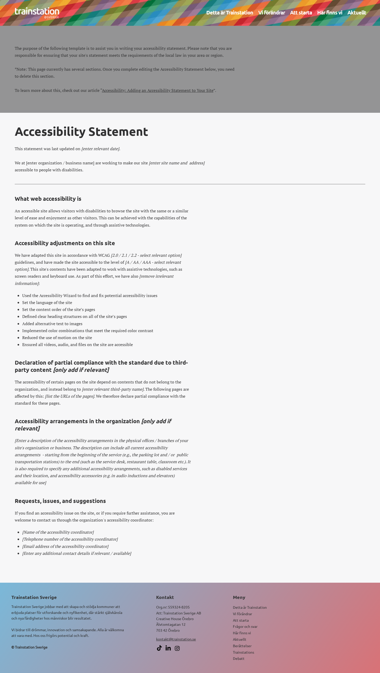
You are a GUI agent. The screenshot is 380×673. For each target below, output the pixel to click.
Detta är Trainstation (250, 607)
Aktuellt (239, 639)
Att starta (241, 620)
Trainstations (243, 652)
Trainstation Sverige (34, 597)
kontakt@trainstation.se (176, 639)
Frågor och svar (245, 626)
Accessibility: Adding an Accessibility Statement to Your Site (157, 90)
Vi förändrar (242, 613)
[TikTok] (159, 648)
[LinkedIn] (168, 648)
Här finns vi (242, 632)
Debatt (239, 658)
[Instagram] (177, 648)
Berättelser (242, 645)
